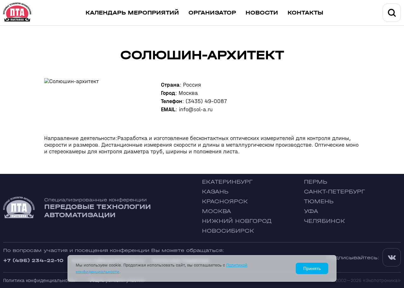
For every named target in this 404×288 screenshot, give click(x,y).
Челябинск (324, 221)
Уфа (311, 211)
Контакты (305, 12)
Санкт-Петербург (334, 191)
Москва (216, 211)
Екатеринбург (227, 182)
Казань (215, 191)
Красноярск (225, 201)
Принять (312, 268)
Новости (262, 12)
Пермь (315, 182)
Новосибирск (228, 231)
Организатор (212, 12)
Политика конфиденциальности (39, 280)
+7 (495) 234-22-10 (33, 260)
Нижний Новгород (237, 221)
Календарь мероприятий (132, 12)
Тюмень (319, 201)
